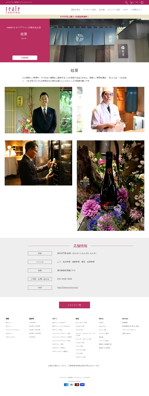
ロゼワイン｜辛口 (58, 344)
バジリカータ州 (80, 350)
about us (102, 326)
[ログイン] (142, 2)
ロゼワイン (9, 333)
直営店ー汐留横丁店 (105, 344)
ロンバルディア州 (81, 323)
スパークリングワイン (13, 330)
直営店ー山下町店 (104, 348)
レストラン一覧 (74, 305)
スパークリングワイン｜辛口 (61, 333)
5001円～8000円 (34, 330)
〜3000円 (32, 323)
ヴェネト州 (79, 330)
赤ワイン (8, 323)
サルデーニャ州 (80, 357)
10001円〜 (32, 337)
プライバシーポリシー (129, 330)
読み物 (101, 337)
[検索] (126, 2)
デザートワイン (11, 337)
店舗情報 (25, 57)
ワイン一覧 (102, 330)
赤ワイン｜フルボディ (59, 323)
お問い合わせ (126, 333)
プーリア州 (79, 346)
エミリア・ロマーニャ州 (83, 339)
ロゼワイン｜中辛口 (58, 348)
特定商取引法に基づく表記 (130, 326)
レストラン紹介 (104, 341)
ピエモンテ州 (80, 326)
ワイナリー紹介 (104, 333)
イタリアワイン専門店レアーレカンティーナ (72, 377)
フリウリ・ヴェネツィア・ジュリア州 (85, 334)
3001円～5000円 (34, 326)
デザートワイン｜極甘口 (60, 351)
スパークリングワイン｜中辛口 (62, 337)
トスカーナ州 (80, 343)
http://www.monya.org (67, 287)
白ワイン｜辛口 (57, 330)
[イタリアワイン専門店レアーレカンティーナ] (13, 10)
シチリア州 (79, 353)
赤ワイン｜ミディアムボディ (61, 326)
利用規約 (125, 323)
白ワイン (8, 326)
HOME (101, 323)
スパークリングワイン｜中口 (61, 341)
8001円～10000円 (35, 333)
